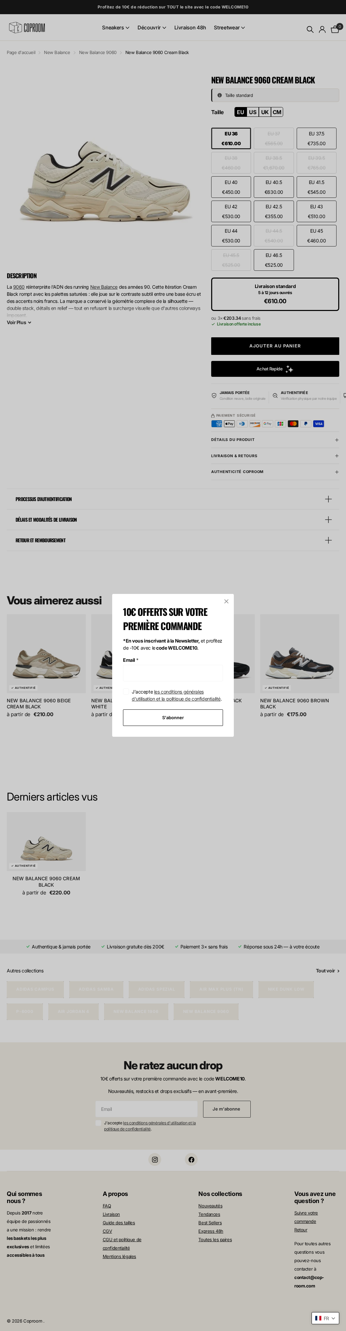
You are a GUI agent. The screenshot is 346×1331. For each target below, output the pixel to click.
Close (226, 601)
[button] (325, 1318)
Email (131, 660)
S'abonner (173, 717)
